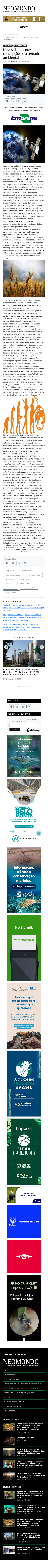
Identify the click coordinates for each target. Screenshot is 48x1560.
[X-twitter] (13, 100)
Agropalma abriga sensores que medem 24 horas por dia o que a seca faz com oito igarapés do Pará (23, 607)
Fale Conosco (9, 1411)
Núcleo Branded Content (14, 1402)
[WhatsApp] (19, 100)
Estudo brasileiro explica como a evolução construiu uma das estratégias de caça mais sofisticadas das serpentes (21, 627)
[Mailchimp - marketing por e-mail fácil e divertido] (33, 732)
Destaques (14, 35)
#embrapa (25, 579)
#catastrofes (26, 571)
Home (5, 35)
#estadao (9, 584)
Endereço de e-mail (17, 722)
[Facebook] (7, 100)
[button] (19, 686)
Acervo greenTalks (11, 1379)
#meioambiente (26, 584)
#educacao (10, 579)
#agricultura (10, 571)
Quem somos (9, 1375)
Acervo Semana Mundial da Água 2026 (19, 1393)
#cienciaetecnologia (13, 575)
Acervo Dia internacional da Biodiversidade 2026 (23, 1388)
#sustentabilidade (28, 588)
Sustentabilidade (20, 46)
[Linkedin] (24, 100)
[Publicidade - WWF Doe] (24, 19)
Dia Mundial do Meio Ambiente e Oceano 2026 (22, 1384)
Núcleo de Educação (12, 1406)
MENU (25, 27)
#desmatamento (34, 575)
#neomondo (10, 588)
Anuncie (7, 1397)
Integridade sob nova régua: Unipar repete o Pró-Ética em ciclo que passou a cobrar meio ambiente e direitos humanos (22, 617)
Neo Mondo (13, 61)
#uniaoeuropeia (11, 592)
